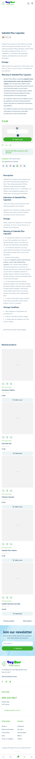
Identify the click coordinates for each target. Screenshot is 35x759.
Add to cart (19, 139)
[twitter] (10, 681)
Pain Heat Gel (6, 443)
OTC (10, 159)
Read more (18, 453)
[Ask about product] (10, 145)
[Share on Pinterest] (10, 165)
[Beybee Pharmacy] (8, 3)
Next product (27, 621)
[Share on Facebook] (3, 165)
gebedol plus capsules (11, 161)
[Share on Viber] (20, 165)
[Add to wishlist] (2, 145)
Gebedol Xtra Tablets (9, 550)
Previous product (9, 621)
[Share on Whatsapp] (17, 165)
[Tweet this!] (6, 165)
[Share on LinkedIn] (13, 165)
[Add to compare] (6, 145)
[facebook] (2, 681)
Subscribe (19, 648)
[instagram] (6, 681)
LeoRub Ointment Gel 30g (11, 604)
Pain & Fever (16, 159)
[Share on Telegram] (24, 165)
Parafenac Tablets (8, 390)
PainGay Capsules (8, 497)
